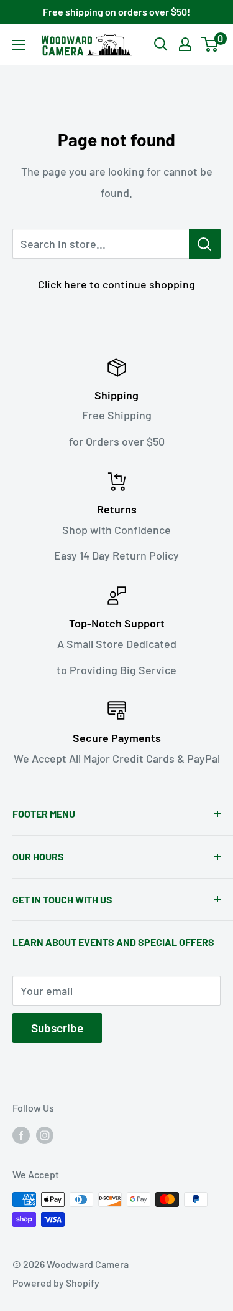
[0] (210, 44)
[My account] (185, 44)
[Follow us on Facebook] (21, 1135)
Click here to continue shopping (116, 284)
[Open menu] (18, 45)
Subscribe (57, 1028)
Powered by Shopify (55, 1283)
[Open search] (161, 44)
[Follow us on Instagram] (44, 1135)
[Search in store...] (205, 244)
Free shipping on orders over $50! (116, 11)
